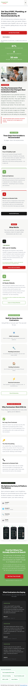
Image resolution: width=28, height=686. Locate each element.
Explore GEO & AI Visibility (14, 267)
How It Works (14, 679)
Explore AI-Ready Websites (14, 302)
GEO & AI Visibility (6, 675)
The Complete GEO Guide (8, 672)
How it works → (6, 37)
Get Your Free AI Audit (14, 32)
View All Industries (14, 393)
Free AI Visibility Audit (19, 675)
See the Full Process (14, 213)
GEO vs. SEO (5, 679)
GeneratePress (23, 685)
